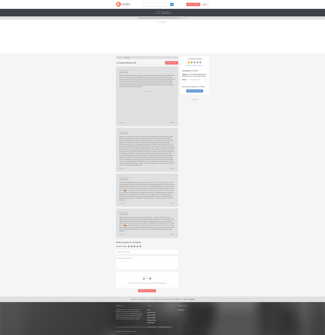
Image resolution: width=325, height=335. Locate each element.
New (185, 299)
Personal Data (151, 320)
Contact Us (181, 310)
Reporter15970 (125, 131)
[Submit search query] (172, 4)
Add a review (171, 63)
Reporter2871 (125, 212)
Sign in (204, 4)
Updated (191, 299)
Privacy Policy (151, 315)
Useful (123, 122)
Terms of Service (164, 327)
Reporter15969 (125, 177)
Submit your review (147, 291)
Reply (173, 122)
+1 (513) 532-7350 (194, 80)
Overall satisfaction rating (194, 65)
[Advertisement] (162, 36)
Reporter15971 (125, 70)
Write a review (193, 4)
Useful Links (150, 322)
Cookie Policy (151, 317)
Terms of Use (151, 312)
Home (149, 310)
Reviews (120, 57)
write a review (182, 18)
